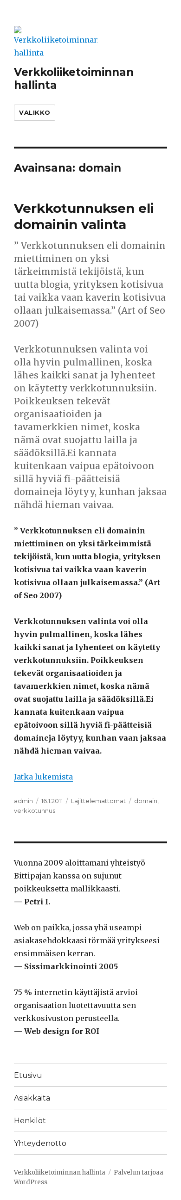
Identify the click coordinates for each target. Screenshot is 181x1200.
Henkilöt (30, 1120)
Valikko (34, 112)
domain (145, 800)
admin (23, 800)
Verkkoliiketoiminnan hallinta (59, 1172)
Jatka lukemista (43, 776)
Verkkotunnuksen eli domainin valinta (84, 216)
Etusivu (28, 1075)
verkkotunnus (34, 810)
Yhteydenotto (40, 1143)
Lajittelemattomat (98, 800)
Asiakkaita (32, 1098)
